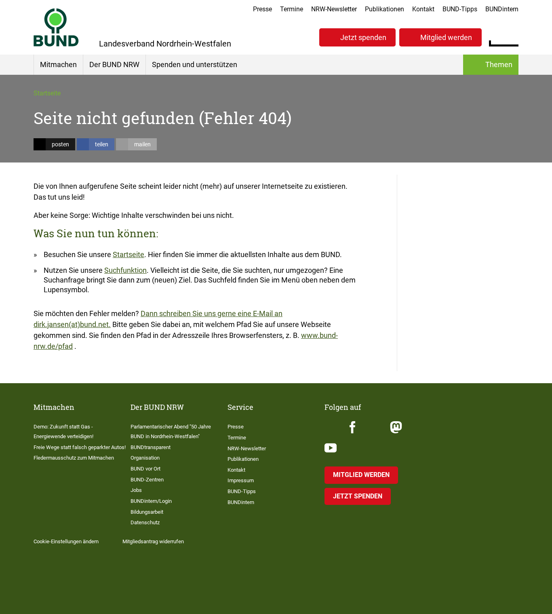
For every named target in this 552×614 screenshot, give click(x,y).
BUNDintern (501, 9)
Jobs (136, 490)
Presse (262, 9)
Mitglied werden (446, 37)
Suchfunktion (125, 270)
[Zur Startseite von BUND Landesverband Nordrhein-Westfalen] (56, 27)
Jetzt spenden (363, 37)
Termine (291, 9)
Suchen (512, 36)
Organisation (145, 458)
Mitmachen (58, 64)
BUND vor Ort (145, 469)
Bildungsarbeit (147, 512)
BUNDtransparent (151, 447)
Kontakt (423, 9)
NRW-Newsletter (334, 9)
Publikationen (384, 9)
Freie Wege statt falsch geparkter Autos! (80, 447)
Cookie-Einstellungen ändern (66, 541)
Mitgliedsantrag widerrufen (153, 541)
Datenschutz (145, 522)
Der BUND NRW (114, 64)
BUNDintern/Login (151, 501)
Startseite (47, 93)
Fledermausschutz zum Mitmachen (74, 458)
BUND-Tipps (459, 9)
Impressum (241, 480)
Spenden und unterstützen (194, 64)
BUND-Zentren (147, 480)
